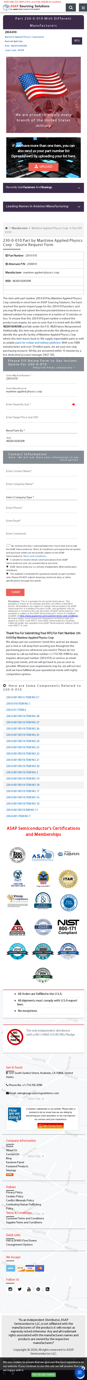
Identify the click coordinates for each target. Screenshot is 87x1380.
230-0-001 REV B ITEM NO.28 (22, 716)
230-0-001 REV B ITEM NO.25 (22, 735)
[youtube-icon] (29, 1289)
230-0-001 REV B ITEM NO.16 (22, 797)
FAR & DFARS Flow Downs (21, 1240)
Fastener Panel (15, 1162)
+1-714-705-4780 (32, 1085)
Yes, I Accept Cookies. (44, 1375)
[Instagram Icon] (10, 1289)
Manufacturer (20, 228)
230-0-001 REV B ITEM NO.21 (22, 760)
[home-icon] (6, 228)
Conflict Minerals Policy (20, 1200)
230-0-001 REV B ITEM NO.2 (22, 772)
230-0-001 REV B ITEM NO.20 (22, 766)
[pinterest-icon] (38, 1289)
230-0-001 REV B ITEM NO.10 (22, 803)
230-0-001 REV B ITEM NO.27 (22, 722)
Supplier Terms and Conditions (24, 1222)
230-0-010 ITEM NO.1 (18, 703)
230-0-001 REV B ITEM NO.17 (22, 791)
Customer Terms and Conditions (25, 1218)
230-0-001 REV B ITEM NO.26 (22, 728)
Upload (45, 167)
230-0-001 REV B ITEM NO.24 (22, 741)
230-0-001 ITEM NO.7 (18, 816)
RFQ (77, 40)
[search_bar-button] (71, 7)
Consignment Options (19, 1244)
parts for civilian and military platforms (38, 342)
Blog (9, 1158)
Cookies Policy (14, 1196)
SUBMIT (15, 592)
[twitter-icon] (19, 1289)
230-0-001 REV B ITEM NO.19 (22, 778)
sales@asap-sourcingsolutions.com (38, 1093)
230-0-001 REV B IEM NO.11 (22, 810)
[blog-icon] (47, 1289)
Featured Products (17, 1166)
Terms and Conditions (34, 556)
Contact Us (12, 1154)
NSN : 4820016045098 (16, 46)
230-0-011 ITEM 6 (16, 710)
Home (9, 1146)
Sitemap (11, 1170)
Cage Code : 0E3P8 (14, 50)
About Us (11, 1150)
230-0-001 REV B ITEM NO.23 (22, 747)
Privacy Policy (14, 1192)
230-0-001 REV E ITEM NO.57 (22, 697)
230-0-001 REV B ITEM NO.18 (22, 785)
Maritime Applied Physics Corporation (24, 37)
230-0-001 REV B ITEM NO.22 (22, 753)
